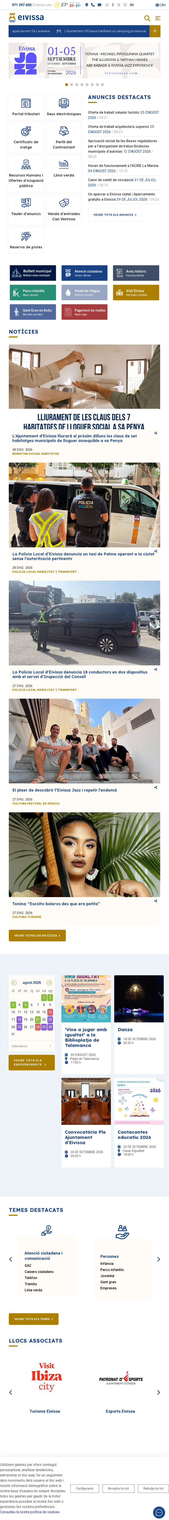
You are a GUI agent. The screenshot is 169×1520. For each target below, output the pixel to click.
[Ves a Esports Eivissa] (122, 1378)
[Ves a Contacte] (99, 5)
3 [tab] (76, 84)
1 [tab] (66, 84)
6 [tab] (92, 84)
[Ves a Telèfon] (93, 5)
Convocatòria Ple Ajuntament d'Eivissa (85, 1137)
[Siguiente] (158, 1254)
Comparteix (155, 433)
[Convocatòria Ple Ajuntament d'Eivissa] (86, 1101)
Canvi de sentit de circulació (111, 180)
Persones (109, 1256)
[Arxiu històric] (136, 273)
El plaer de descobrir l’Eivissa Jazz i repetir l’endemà (64, 790)
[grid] (31, 1013)
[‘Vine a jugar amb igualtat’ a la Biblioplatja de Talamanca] (86, 998)
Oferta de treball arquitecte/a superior (118, 127)
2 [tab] (71, 84)
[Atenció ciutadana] (85, 273)
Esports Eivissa (120, 1411)
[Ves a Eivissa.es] (26, 17)
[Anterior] (11, 1254)
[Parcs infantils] (33, 292)
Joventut (107, 1276)
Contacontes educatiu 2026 (134, 1134)
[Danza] (139, 998)
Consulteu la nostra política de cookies (30, 1512)
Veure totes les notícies (35, 935)
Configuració (85, 1488)
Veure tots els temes (32, 1319)
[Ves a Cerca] (147, 18)
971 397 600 (21, 5)
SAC (28, 1266)
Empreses (108, 1288)
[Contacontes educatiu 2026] (139, 1101)
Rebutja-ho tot (153, 1488)
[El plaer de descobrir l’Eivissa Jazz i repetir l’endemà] (84, 741)
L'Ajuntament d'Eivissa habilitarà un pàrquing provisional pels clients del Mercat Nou (94, 31)
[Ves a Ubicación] (86, 5)
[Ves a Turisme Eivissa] (46, 1378)
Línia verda (33, 1290)
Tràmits (31, 1284)
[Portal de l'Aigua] (85, 292)
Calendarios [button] (19, 1046)
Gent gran (108, 1282)
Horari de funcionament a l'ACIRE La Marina (123, 166)
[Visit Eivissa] (136, 292)
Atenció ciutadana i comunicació (43, 1256)
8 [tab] (102, 84)
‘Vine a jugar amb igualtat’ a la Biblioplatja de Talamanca (86, 1037)
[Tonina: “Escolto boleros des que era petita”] (84, 854)
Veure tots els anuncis (113, 214)
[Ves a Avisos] (155, 31)
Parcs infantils (112, 1270)
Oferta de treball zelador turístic (114, 112)
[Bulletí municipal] (33, 273)
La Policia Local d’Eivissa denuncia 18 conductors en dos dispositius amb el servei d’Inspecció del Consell (79, 674)
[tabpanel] (84, 60)
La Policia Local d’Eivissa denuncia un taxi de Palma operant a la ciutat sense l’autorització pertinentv (83, 556)
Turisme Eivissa (44, 1411)
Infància (107, 1264)
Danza (125, 1029)
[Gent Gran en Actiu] (33, 312)
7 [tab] (97, 84)
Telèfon (31, 1278)
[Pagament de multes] (85, 312)
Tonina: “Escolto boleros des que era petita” (56, 903)
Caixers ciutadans (39, 1272)
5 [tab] (87, 84)
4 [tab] (82, 84)
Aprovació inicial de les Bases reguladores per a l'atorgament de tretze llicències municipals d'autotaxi (122, 146)
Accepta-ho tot (118, 1488)
